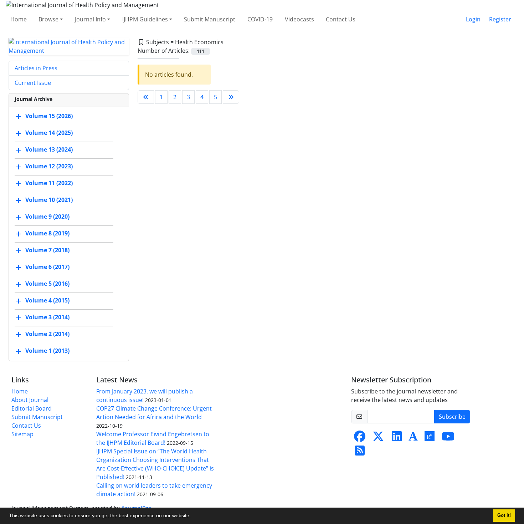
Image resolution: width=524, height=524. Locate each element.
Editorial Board (31, 408)
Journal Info (90, 19)
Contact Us (340, 19)
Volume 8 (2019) (47, 233)
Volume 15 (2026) (49, 116)
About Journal (29, 400)
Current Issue (33, 83)
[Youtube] (448, 438)
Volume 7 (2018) (47, 250)
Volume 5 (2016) (47, 284)
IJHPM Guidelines (145, 19)
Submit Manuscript (209, 19)
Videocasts (299, 19)
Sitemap (22, 434)
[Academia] (413, 438)
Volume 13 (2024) (49, 149)
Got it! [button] (504, 515)
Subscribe (452, 417)
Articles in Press (36, 68)
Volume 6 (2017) (47, 267)
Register (500, 19)
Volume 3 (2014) (47, 317)
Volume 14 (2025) (49, 133)
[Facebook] (359, 438)
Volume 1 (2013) (47, 351)
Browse (48, 19)
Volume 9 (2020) (47, 216)
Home (18, 19)
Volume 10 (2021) (49, 200)
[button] (193, 516)
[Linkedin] (396, 438)
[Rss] (359, 453)
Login (473, 19)
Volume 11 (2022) (49, 183)
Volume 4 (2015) (47, 300)
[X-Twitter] (378, 438)
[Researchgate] (429, 438)
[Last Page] (231, 97)
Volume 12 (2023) (49, 166)
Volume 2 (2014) (47, 334)
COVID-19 (260, 19)
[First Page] (146, 97)
